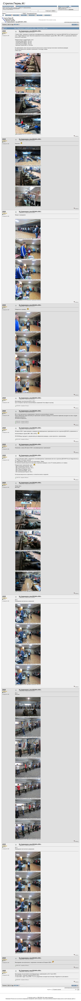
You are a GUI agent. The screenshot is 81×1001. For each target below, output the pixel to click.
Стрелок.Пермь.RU (8, 18)
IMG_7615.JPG (19, 798)
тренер (4, 30)
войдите (20, 7)
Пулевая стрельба (10, 20)
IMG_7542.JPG (19, 206)
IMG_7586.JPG (19, 591)
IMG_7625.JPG (19, 932)
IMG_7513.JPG (19, 72)
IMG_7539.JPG (19, 372)
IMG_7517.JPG (19, 113)
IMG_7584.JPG (19, 570)
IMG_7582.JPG (19, 550)
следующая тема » (75, 987)
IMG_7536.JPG (19, 331)
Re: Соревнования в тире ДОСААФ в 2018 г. (30, 31)
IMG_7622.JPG (19, 871)
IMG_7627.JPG (19, 952)
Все (12, 24)
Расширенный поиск (32, 13)
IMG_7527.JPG (19, 238)
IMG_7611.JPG (19, 777)
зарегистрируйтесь (27, 7)
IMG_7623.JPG (19, 891)
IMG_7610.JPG (19, 757)
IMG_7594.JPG (19, 643)
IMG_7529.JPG (19, 259)
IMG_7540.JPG (19, 392)
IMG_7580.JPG (19, 509)
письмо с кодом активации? (14, 8)
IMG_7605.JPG (19, 684)
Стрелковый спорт (9, 19)
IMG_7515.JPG (19, 93)
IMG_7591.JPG (19, 623)
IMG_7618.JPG (19, 839)
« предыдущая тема (68, 987)
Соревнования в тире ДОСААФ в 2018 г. (17, 21)
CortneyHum (71, 9)
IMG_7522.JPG (19, 165)
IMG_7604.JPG (19, 664)
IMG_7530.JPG (19, 279)
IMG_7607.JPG (19, 716)
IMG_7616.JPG (19, 818)
